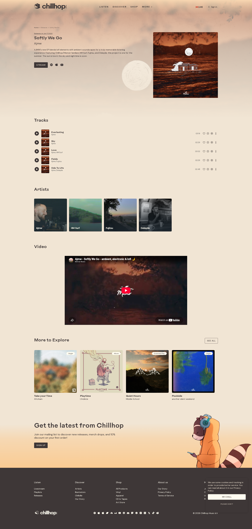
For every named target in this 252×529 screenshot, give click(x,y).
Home (36, 28)
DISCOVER (120, 7)
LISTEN (104, 7)
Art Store (120, 502)
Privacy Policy (164, 492)
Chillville (78, 495)
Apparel (120, 495)
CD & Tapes (121, 499)
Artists (78, 488)
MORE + (147, 7)
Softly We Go (54, 28)
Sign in (214, 7)
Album (116, 353)
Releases (44, 28)
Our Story (80, 499)
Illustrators (80, 492)
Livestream (39, 488)
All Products (122, 488)
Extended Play (159, 353)
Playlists (38, 492)
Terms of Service (166, 495)
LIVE (201, 7)
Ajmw (38, 43)
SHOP (134, 7)
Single (70, 353)
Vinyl (118, 492)
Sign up (40, 445)
